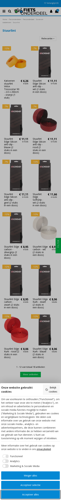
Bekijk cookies (53, 389)
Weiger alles (30, 475)
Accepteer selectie (30, 485)
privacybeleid (44, 449)
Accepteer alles (30, 494)
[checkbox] (12, 456)
